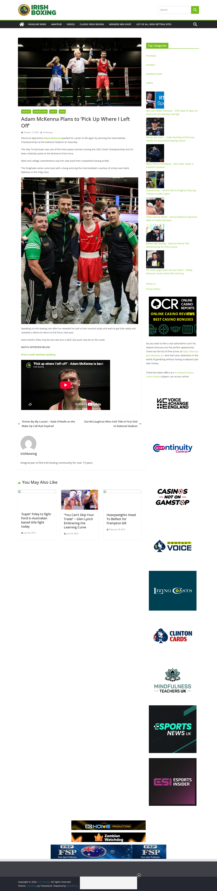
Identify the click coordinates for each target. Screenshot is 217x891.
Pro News (151, 55)
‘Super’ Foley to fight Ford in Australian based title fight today (36, 520)
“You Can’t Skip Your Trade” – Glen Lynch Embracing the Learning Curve (79, 521)
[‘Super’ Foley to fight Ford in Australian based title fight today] (37, 492)
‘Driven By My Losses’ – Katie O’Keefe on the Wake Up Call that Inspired (48, 424)
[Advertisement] (108, 883)
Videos (71, 24)
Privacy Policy (153, 288)
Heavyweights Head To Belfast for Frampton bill (121, 519)
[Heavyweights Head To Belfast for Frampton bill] (122, 492)
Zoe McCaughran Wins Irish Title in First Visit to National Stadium (111, 424)
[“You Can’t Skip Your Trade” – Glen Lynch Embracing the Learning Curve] (80, 492)
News (62, 111)
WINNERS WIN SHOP (120, 24)
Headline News (37, 24)
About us (151, 283)
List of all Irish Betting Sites (153, 24)
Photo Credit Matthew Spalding (38, 354)
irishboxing (47, 132)
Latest (53, 111)
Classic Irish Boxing (92, 24)
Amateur (56, 24)
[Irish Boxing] (22, 24)
